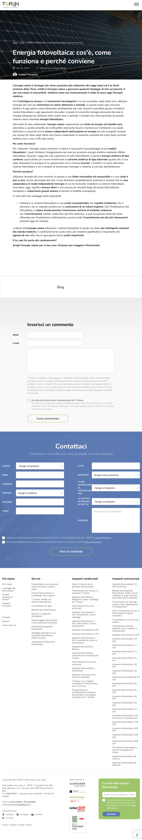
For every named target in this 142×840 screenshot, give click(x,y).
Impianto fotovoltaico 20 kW (124, 672)
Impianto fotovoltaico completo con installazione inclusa (85, 655)
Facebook (10, 814)
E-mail (16, 343)
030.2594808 (29, 802)
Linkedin (38, 814)
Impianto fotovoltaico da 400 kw (124, 757)
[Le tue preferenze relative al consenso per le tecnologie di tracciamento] (137, 835)
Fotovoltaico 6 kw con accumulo (83, 607)
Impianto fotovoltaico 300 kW (125, 742)
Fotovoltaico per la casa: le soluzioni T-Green (85, 592)
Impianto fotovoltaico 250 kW (125, 736)
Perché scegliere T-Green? (8, 597)
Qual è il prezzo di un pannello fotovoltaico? (83, 585)
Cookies (13, 825)
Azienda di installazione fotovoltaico (43, 643)
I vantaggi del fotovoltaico (8, 589)
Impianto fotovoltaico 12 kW (124, 646)
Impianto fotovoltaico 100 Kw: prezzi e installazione (125, 716)
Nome (15, 335)
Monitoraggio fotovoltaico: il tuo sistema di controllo (44, 621)
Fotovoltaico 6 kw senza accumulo (84, 663)
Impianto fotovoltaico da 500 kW (124, 764)
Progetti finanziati (6, 604)
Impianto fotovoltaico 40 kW (124, 691)
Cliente (6, 466)
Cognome (7, 484)
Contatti (6, 617)
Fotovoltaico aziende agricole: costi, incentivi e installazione (124, 628)
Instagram (24, 814)
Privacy (5, 825)
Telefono (7, 502)
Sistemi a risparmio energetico (41, 615)
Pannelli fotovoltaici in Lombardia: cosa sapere (43, 594)
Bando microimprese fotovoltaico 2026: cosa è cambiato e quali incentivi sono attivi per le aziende (125, 594)
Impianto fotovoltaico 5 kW (85, 634)
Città (81, 466)
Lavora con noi (9, 625)
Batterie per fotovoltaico (43, 610)
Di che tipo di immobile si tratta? (84, 501)
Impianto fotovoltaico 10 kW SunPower (124, 585)
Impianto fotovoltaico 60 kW (124, 704)
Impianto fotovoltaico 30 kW (124, 684)
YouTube (9, 818)
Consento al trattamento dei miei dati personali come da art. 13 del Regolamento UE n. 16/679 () (59, 537)
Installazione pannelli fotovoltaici (42, 627)
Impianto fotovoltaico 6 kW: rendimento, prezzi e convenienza (84, 640)
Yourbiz (28, 825)
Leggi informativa (102, 537)
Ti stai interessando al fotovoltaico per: (85, 488)
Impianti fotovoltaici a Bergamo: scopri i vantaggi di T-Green (85, 599)
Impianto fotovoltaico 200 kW (125, 729)
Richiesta (83, 520)
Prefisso (7, 493)
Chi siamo (7, 584)
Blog (22, 43)
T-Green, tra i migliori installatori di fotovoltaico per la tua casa (84, 683)
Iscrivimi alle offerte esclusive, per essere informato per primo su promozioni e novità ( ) (54, 542)
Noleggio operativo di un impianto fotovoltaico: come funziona (43, 635)
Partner (6, 621)
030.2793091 (16, 802)
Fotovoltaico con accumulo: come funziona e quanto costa (44, 586)
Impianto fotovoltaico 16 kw (124, 659)
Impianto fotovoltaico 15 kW (124, 652)
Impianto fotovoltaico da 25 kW (126, 678)
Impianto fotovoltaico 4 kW (85, 630)
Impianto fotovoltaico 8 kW (126, 635)
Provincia (83, 475)
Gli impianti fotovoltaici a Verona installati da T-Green (124, 750)
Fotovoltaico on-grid (41, 606)
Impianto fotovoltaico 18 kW (124, 665)
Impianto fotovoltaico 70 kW (124, 710)
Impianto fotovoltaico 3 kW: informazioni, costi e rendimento (84, 623)
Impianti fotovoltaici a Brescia (82, 648)
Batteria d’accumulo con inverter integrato (84, 676)
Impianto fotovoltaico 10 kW (124, 640)
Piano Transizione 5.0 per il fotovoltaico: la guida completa (125, 613)
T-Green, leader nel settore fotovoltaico (41, 600)
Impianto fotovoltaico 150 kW (125, 723)
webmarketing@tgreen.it (19, 804)
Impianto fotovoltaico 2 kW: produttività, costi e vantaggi (84, 615)
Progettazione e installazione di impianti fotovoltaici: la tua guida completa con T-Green (84, 694)
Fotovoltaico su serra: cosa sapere (125, 621)
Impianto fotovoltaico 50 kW (124, 697)
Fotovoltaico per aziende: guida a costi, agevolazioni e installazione (125, 604)
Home (15, 43)
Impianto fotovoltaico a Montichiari (83, 669)
